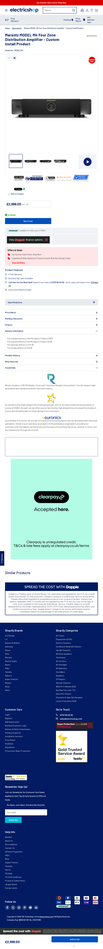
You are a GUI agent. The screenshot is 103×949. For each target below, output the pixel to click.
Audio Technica (11, 679)
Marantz (8, 657)
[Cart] (96, 10)
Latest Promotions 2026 (66, 701)
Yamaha (8, 672)
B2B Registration (12, 722)
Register (8, 718)
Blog (7, 859)
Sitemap (8, 873)
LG (6, 639)
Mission (8, 683)
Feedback (9, 744)
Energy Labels (11, 888)
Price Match (78, 19)
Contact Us (9, 848)
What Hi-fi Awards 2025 (66, 686)
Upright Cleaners (63, 650)
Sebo (7, 668)
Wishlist (8, 837)
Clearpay (67, 20)
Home (7, 28)
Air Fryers (60, 636)
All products (16, 28)
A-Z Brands (9, 636)
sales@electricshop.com (71, 719)
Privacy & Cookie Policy (15, 881)
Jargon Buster (11, 884)
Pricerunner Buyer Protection (17, 751)
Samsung (9, 646)
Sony (7, 654)
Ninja (7, 686)
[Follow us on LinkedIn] (36, 908)
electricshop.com (46, 917)
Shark (7, 690)
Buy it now (28, 221)
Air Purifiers (61, 661)
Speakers (60, 675)
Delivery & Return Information (17, 729)
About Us (9, 841)
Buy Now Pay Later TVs (65, 690)
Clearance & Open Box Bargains (69, 697)
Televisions (60, 657)
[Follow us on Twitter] (13, 908)
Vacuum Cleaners (63, 683)
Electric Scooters (63, 643)
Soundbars (60, 672)
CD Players (60, 679)
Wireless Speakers (64, 654)
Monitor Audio (11, 661)
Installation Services (14, 736)
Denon (7, 650)
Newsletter (10, 747)
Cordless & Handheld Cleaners (68, 646)
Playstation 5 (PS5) (64, 639)
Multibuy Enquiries (13, 733)
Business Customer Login (15, 725)
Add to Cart (75, 939)
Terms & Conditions (13, 877)
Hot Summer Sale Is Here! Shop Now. (52, 3)
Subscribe (13, 820)
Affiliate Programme (13, 852)
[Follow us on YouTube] (30, 908)
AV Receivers (61, 668)
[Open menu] (6, 10)
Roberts (8, 675)
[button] (9, 58)
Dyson (7, 665)
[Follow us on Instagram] (19, 908)
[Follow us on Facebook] (7, 908)
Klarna (8, 870)
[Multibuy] (82, 10)
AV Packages (61, 665)
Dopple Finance (11, 862)
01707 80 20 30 (66, 715)
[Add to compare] (14, 58)
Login (7, 715)
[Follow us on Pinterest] (24, 908)
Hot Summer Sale (91, 19)
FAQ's (7, 855)
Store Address (11, 844)
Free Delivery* (15, 19)
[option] (51, 509)
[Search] (73, 10)
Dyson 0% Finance (63, 694)
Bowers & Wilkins (12, 643)
